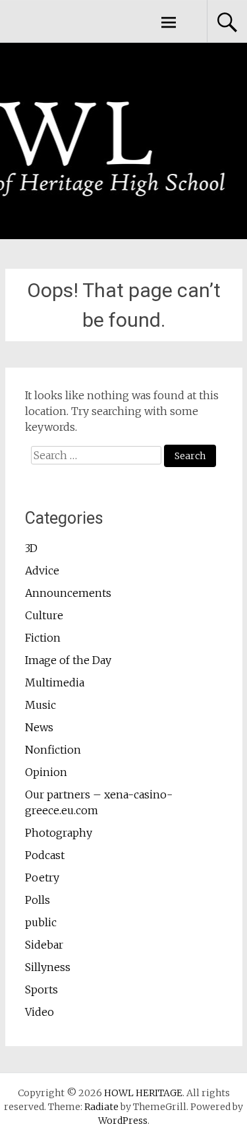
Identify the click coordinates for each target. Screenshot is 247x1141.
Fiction (43, 637)
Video (39, 1011)
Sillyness (47, 967)
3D (31, 548)
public (41, 922)
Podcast (45, 855)
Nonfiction (53, 749)
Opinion (46, 772)
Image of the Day (68, 660)
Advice (42, 570)
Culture (44, 615)
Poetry (42, 877)
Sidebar (44, 944)
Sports (41, 989)
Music (40, 704)
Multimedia (54, 682)
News (39, 727)
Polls (37, 899)
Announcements (68, 592)
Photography (58, 832)
